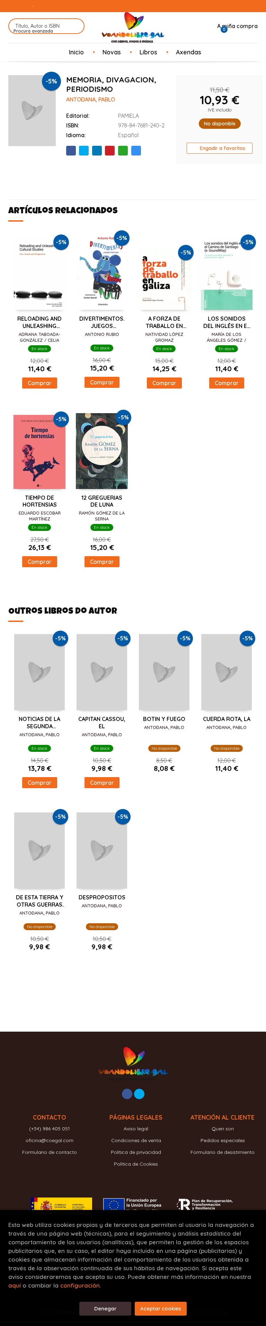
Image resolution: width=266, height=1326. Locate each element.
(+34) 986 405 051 (49, 1128)
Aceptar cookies (160, 1308)
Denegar (105, 1308)
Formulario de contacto (49, 1152)
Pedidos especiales (223, 1140)
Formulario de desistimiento (222, 1152)
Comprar (40, 383)
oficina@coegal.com (49, 1140)
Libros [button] (148, 52)
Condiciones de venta (136, 1140)
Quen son (18, 6)
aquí (14, 1285)
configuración (80, 1285)
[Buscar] (75, 26)
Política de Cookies (136, 1164)
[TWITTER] (139, 1094)
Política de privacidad (136, 1152)
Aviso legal (136, 1128)
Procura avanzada (33, 31)
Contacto (47, 6)
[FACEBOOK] (127, 1094)
